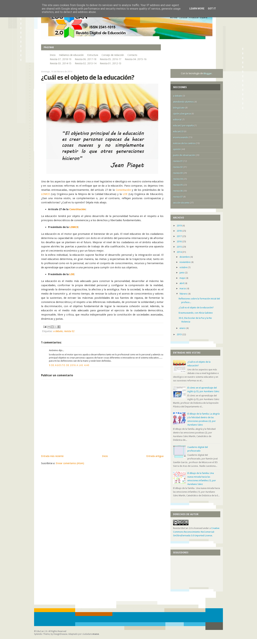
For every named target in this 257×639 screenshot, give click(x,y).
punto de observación (184, 155)
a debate (58, 331)
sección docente (181, 202)
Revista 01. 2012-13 (110, 63)
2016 (179, 241)
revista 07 (178, 196)
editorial (177, 119)
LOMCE (45, 194)
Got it (212, 8)
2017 (179, 236)
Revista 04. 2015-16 (135, 59)
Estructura (92, 55)
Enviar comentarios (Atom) (70, 463)
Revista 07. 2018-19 (60, 59)
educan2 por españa (183, 125)
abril (182, 283)
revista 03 (178, 173)
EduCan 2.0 (42, 631)
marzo (183, 288)
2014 (179, 252)
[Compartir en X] (55, 327)
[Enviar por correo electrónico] (49, 327)
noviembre (185, 262)
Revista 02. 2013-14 (85, 63)
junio (182, 272)
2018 (179, 231)
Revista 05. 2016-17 (110, 59)
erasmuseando (180, 137)
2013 (179, 334)
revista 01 (178, 161)
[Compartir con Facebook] (59, 327)
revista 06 (178, 191)
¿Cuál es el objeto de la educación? (196, 307)
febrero (184, 293)
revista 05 (178, 185)
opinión (177, 149)
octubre (184, 267)
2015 (179, 246)
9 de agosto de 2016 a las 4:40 (69, 365)
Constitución (123, 189)
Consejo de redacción (113, 55)
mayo (183, 278)
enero (183, 328)
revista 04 (178, 179)
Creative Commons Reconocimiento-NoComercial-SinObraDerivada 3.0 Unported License (196, 532)
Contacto (132, 55)
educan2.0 (178, 131)
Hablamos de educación (71, 55)
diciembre (185, 257)
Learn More (196, 8)
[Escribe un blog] (52, 327)
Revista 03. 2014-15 (60, 63)
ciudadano (90, 634)
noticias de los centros (184, 143)
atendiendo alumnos (183, 101)
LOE (125, 194)
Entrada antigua (154, 456)
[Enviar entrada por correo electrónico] (44, 326)
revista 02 (69, 331)
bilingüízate (179, 107)
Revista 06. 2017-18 (85, 59)
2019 (179, 225)
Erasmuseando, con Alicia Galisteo (196, 312)
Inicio (52, 55)
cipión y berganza (182, 113)
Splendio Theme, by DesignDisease (50, 634)
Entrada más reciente (52, 456)
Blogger (208, 73)
